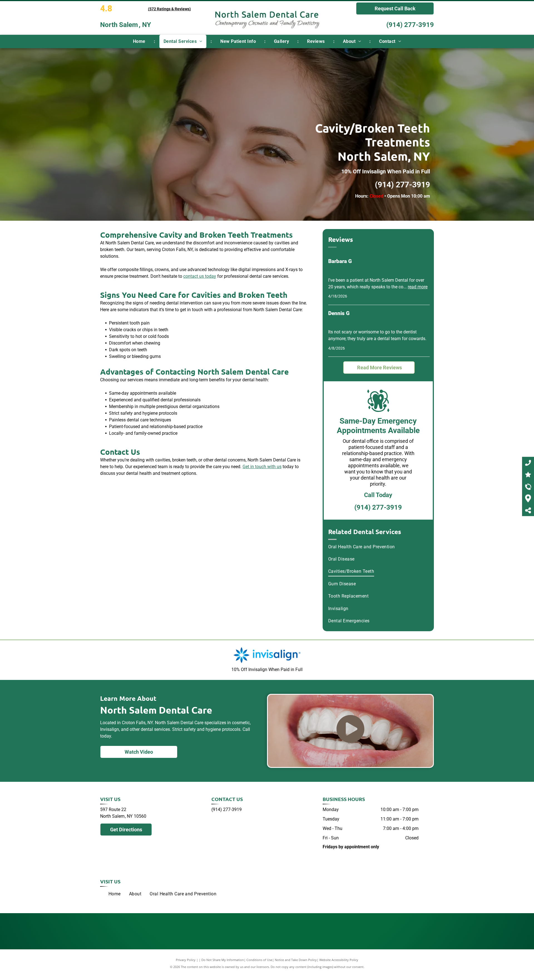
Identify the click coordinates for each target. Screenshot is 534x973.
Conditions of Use (259, 960)
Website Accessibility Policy (338, 960)
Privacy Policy (186, 960)
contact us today (199, 276)
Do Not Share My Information (222, 960)
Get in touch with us (262, 466)
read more (417, 286)
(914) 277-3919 (410, 25)
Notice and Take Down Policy (296, 960)
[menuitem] (140, 41)
